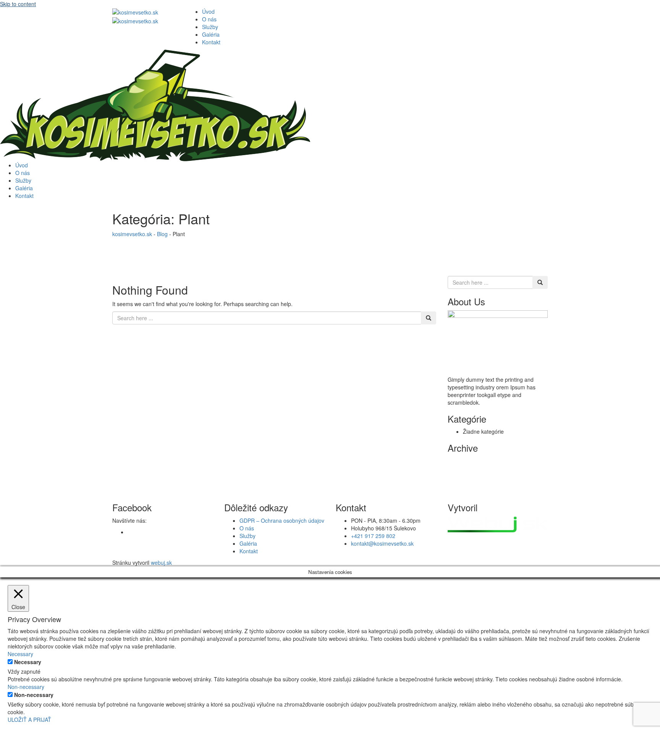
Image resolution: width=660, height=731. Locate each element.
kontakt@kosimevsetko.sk (382, 543)
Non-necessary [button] (26, 686)
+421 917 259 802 (373, 536)
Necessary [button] (20, 654)
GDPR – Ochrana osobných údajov (281, 520)
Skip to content (18, 4)
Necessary (27, 662)
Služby (210, 27)
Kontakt (211, 42)
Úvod (208, 11)
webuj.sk (161, 562)
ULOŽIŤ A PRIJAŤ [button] (29, 719)
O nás (209, 19)
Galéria (211, 34)
